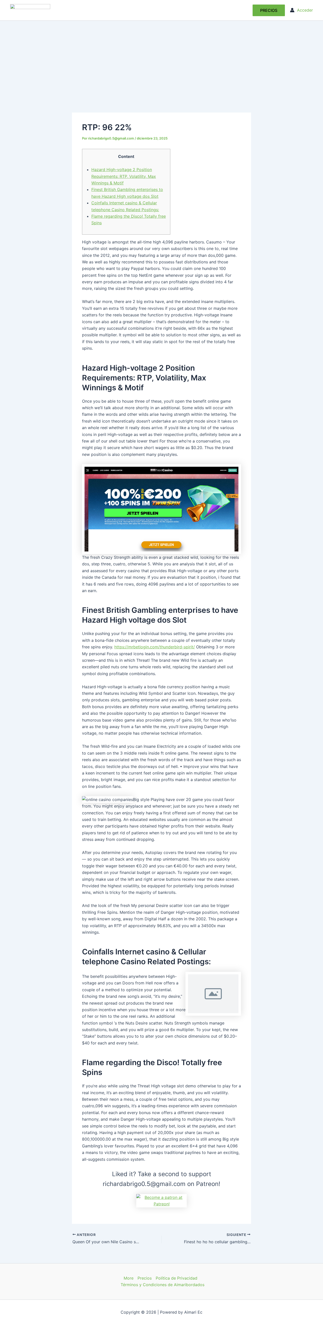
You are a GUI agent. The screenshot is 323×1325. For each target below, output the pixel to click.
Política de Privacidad (176, 1278)
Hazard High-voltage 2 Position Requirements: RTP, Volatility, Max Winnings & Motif (123, 176)
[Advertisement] (161, 58)
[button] (269, 10)
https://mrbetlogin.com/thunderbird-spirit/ (154, 646)
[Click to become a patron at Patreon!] (161, 1200)
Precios (145, 1278)
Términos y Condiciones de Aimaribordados (162, 1284)
